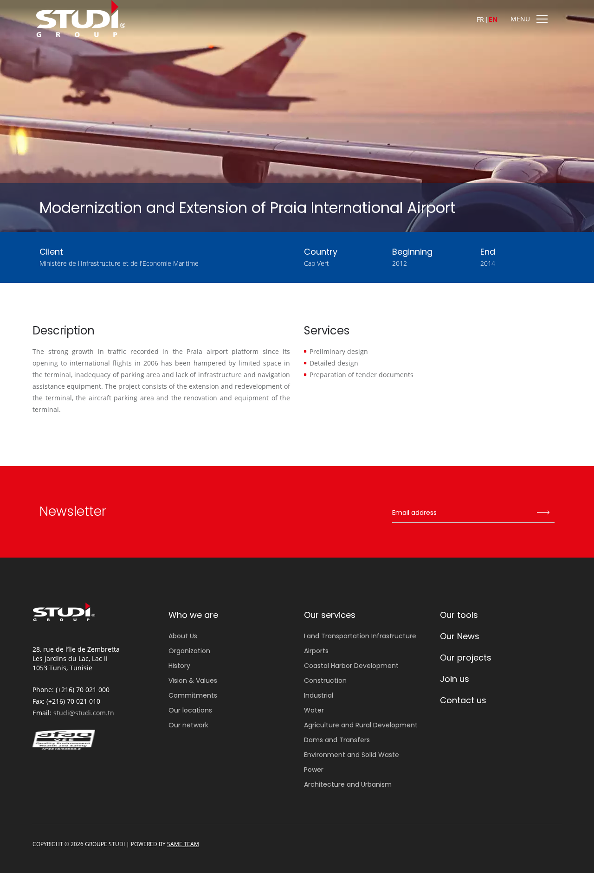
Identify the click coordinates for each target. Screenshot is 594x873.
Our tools (459, 615)
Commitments (192, 695)
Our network (188, 725)
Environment (351, 754)
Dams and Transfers (337, 740)
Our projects (465, 657)
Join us (454, 679)
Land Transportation (360, 636)
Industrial (318, 695)
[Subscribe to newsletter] (543, 513)
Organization (189, 650)
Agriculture (361, 725)
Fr (480, 19)
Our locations (190, 710)
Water (314, 710)
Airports (316, 650)
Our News (459, 636)
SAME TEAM (183, 844)
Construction (325, 680)
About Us (182, 636)
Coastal (351, 665)
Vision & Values (192, 680)
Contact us (463, 700)
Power (313, 769)
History (179, 665)
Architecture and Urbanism (348, 784)
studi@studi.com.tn (83, 712)
